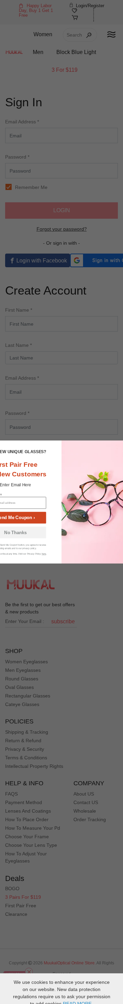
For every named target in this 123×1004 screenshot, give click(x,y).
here (44, 554)
